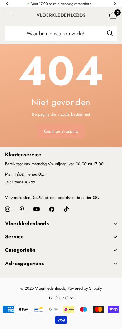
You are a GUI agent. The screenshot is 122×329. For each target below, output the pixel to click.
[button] (7, 4)
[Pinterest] (22, 209)
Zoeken (110, 33)
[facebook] (51, 209)
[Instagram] (7, 209)
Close (61, 223)
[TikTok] (66, 209)
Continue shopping (61, 131)
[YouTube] (36, 209)
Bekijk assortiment (8, 15)
